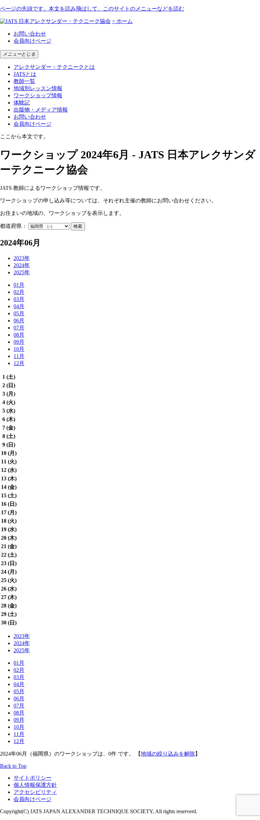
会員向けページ (32, 41)
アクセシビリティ (35, 792)
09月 (19, 342)
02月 (19, 292)
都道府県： (13, 226)
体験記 (22, 102)
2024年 (22, 265)
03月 (19, 299)
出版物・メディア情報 (41, 110)
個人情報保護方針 (35, 785)
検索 (77, 226)
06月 (19, 320)
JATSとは (25, 74)
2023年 (22, 258)
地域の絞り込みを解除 (168, 754)
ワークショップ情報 (38, 95)
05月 (19, 313)
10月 (19, 349)
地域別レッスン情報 (38, 88)
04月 (19, 306)
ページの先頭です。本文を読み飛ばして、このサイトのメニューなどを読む (92, 9)
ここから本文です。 (24, 136)
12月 (19, 363)
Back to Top (13, 766)
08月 (19, 335)
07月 (19, 328)
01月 (19, 285)
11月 (19, 356)
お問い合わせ (30, 34)
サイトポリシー (32, 778)
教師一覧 (24, 81)
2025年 (22, 272)
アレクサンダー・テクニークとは (54, 67)
